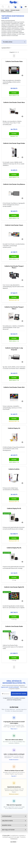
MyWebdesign (14, 838)
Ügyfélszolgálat (7, 816)
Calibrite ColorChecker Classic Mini (14, 387)
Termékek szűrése (7, 42)
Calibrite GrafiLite (14, 469)
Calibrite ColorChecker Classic (14, 225)
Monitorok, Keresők (15, 10)
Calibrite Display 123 (14, 428)
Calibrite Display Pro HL (14, 508)
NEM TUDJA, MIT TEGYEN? (8, 829)
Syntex (2, 10)
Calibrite (7, 10)
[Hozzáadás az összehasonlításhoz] (22, 75)
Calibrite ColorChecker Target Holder (14, 143)
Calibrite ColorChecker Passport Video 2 (14, 307)
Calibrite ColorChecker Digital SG (14, 587)
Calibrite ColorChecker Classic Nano (14, 102)
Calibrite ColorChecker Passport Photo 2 (14, 267)
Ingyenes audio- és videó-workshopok (10, 687)
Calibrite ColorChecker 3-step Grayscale (14, 348)
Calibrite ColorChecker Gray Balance (14, 184)
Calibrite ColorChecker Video (14, 61)
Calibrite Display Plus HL (14, 548)
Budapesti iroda (6, 825)
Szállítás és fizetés (7, 820)
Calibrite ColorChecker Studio (14, 626)
